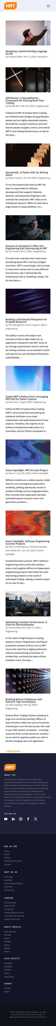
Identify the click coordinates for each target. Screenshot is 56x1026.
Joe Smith (14, 251)
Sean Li (12, 473)
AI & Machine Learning (14, 916)
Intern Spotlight (40, 473)
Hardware (43, 56)
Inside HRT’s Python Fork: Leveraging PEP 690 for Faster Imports (27, 398)
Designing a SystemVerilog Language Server (26, 52)
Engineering (42, 106)
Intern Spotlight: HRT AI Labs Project (27, 470)
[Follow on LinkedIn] (13, 819)
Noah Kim (13, 402)
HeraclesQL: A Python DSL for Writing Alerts (27, 174)
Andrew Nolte (15, 56)
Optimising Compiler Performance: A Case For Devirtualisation (26, 623)
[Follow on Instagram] (21, 819)
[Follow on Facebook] (28, 819)
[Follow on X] (36, 819)
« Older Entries (13, 751)
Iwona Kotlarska (17, 627)
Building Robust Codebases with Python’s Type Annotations (24, 700)
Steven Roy (14, 106)
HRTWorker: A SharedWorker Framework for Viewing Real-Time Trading (25, 101)
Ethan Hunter (15, 178)
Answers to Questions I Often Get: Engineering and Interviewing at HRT (26, 247)
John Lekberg (15, 704)
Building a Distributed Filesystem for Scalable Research (26, 321)
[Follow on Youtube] (6, 819)
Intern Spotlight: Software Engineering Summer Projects (27, 542)
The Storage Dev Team (20, 325)
